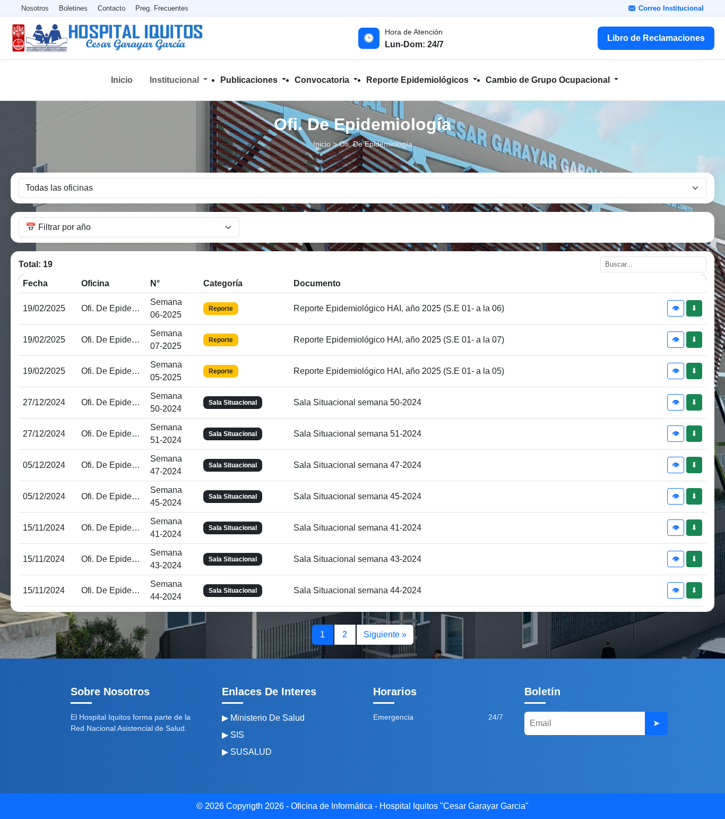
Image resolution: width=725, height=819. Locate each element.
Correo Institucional (671, 8)
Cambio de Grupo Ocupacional (549, 79)
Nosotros (35, 8)
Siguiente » (385, 634)
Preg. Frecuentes (161, 8)
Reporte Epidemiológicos (418, 79)
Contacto (111, 8)
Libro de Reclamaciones (656, 37)
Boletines (73, 8)
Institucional (175, 79)
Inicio (122, 79)
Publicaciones (250, 79)
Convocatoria (323, 79)
